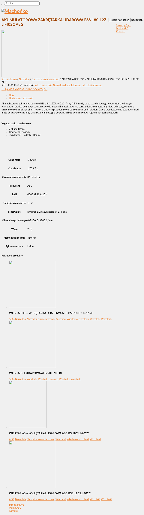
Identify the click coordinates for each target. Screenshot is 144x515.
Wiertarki (61, 319)
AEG (37, 85)
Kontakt (120, 31)
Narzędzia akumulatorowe (45, 79)
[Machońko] (15, 11)
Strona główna (123, 25)
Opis (11, 95)
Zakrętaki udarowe (92, 85)
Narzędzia (24, 79)
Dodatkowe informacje (21, 98)
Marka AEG (122, 28)
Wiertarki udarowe (48, 379)
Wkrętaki (95, 319)
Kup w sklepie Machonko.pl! (24, 89)
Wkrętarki (106, 319)
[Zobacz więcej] (32, 307)
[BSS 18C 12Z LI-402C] (25, 76)
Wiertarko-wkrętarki (78, 319)
